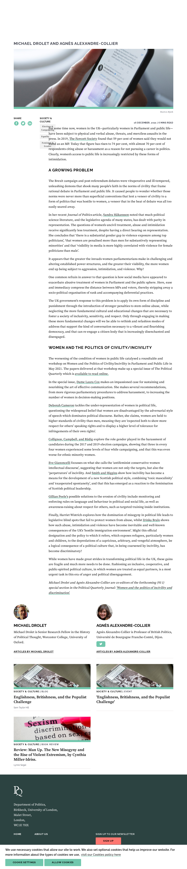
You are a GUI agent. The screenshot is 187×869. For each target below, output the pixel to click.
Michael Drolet (31, 43)
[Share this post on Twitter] (23, 123)
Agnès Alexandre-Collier (89, 43)
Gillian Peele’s (58, 497)
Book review (50, 744)
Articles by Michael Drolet (34, 651)
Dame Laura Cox (88, 382)
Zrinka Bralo (151, 520)
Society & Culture (46, 120)
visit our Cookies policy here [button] (101, 854)
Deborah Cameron (61, 405)
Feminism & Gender (48, 145)
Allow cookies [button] (63, 862)
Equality (45, 136)
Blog (44, 691)
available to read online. (92, 374)
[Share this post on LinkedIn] (30, 123)
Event (128, 691)
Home (17, 834)
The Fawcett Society (83, 139)
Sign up (108, 840)
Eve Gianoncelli (59, 463)
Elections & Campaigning (47, 128)
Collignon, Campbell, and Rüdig (71, 439)
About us (41, 834)
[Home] (18, 791)
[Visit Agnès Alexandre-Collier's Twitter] (100, 644)
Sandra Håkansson (116, 215)
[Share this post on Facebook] (16, 123)
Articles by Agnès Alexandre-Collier (123, 651)
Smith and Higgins (104, 473)
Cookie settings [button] (24, 862)
